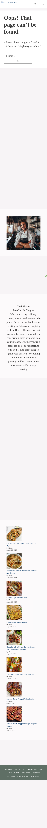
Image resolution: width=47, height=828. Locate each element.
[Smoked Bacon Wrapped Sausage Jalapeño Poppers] (14, 714)
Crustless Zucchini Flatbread (17, 622)
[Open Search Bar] (35, 4)
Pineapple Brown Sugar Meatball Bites (20, 674)
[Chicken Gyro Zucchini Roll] (14, 588)
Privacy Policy (13, 772)
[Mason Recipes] (14, 4)
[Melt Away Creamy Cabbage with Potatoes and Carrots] (14, 561)
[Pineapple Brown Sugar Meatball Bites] (14, 665)
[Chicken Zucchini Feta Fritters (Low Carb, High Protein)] (14, 534)
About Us (9, 769)
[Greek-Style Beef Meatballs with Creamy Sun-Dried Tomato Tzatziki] (14, 638)
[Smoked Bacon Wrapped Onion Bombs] (14, 690)
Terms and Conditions (31, 772)
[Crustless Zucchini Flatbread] (14, 613)
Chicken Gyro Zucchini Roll (17, 598)
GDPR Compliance (34, 769)
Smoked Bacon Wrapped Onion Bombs (20, 699)
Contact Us (19, 769)
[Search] (18, 61)
